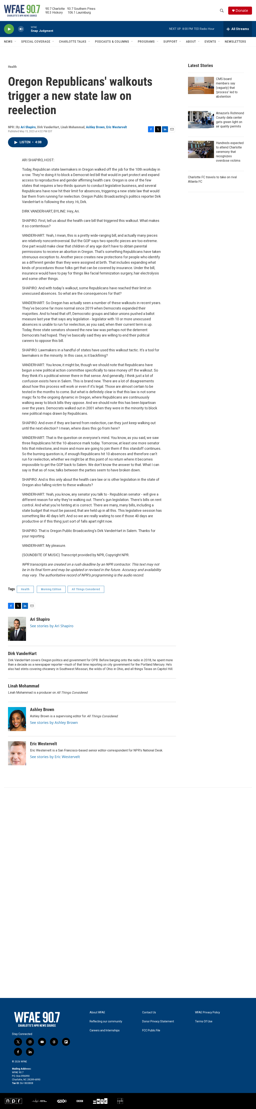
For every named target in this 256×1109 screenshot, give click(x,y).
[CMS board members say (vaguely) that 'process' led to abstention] (201, 85)
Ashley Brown (95, 127)
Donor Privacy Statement (158, 1021)
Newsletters (235, 41)
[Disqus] (128, 841)
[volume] (21, 29)
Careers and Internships (105, 1030)
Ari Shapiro (28, 127)
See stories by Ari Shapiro (51, 625)
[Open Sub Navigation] (15, 41)
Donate (242, 10)
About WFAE (97, 1012)
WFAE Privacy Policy (207, 1012)
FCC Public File (151, 1030)
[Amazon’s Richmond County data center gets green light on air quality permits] (201, 119)
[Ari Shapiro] (17, 629)
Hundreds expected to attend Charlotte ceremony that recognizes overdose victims (230, 151)
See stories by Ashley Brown (54, 722)
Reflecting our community (106, 1021)
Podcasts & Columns (112, 41)
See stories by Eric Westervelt (55, 756)
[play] (9, 29)
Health (12, 67)
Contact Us (149, 1012)
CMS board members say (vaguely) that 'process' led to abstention (227, 87)
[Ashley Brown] (17, 719)
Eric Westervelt (116, 127)
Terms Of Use (203, 1021)
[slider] (27, 29)
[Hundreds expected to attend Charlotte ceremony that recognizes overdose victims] (201, 149)
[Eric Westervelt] (17, 753)
